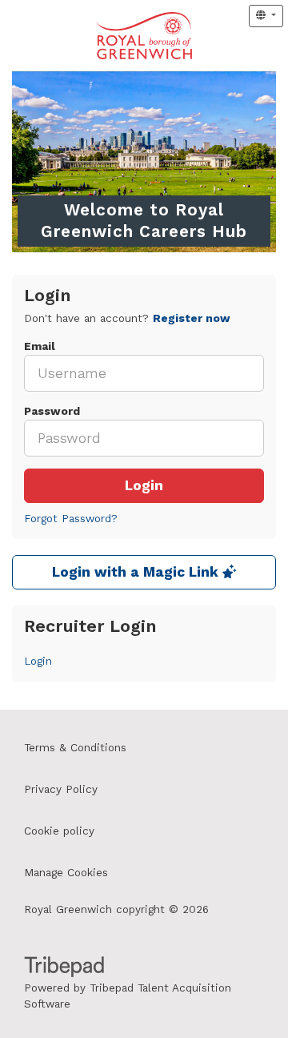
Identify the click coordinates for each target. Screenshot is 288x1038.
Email (39, 346)
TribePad (64, 968)
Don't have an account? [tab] (127, 318)
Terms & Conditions (75, 747)
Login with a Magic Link (137, 572)
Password (52, 411)
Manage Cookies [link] (66, 872)
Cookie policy (59, 831)
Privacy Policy (61, 789)
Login (144, 485)
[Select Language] (266, 16)
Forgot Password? (71, 518)
